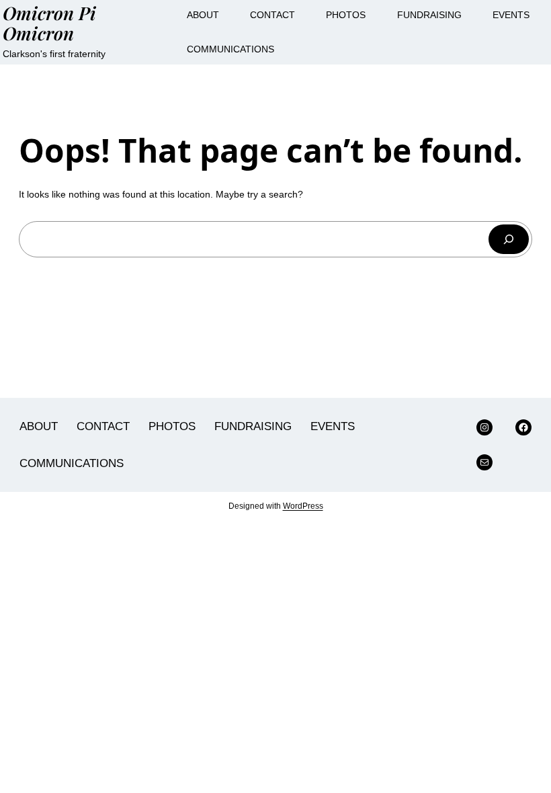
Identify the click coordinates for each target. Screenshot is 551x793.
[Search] (509, 239)
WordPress (303, 506)
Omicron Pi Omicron (49, 23)
